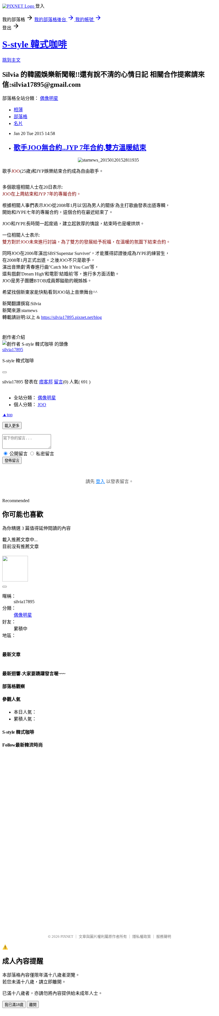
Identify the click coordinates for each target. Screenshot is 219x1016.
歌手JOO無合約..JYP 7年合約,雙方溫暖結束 (80, 147)
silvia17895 (12, 349)
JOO (42, 404)
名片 (18, 123)
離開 (32, 1005)
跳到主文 (11, 60)
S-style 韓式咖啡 (34, 44)
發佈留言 (12, 460)
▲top (7, 414)
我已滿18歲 (14, 1005)
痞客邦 (46, 381)
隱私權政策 (141, 936)
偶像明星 (49, 98)
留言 (58, 381)
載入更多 (12, 426)
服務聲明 (163, 936)
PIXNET (66, 936)
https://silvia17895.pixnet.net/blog (71, 317)
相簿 (18, 109)
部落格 (20, 116)
